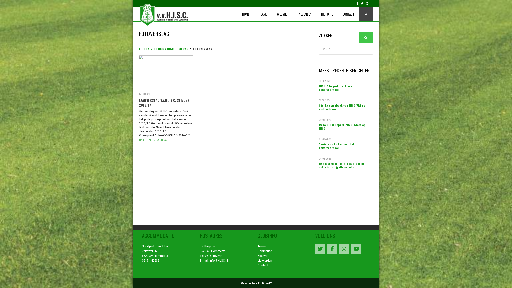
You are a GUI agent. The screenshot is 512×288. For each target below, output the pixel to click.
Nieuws (262, 256)
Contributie (265, 251)
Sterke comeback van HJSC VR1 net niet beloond (343, 107)
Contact (263, 265)
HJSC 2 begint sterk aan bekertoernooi (335, 87)
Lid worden (265, 260)
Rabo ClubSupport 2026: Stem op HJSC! (342, 126)
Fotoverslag (159, 139)
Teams (262, 246)
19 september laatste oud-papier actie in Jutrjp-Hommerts (342, 165)
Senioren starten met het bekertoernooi (336, 146)
